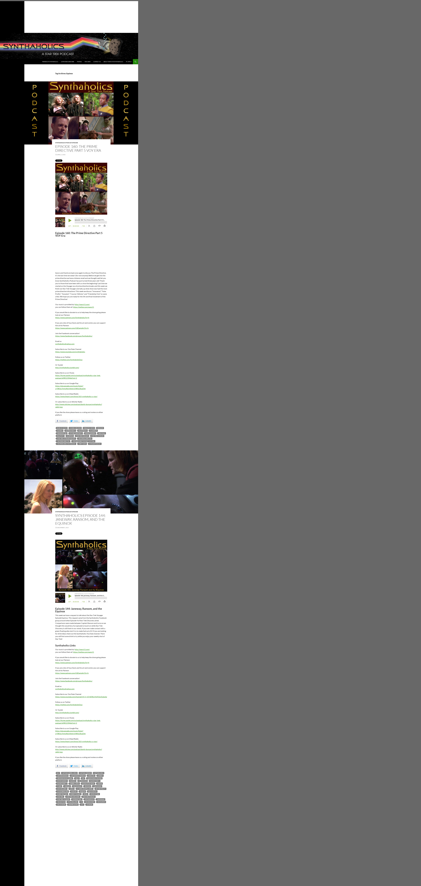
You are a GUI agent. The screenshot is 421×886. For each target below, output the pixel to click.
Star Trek (60, 796)
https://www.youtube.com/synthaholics (70, 352)
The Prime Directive (63, 441)
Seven (85, 794)
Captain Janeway (85, 773)
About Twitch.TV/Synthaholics (113, 61)
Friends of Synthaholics (50, 61)
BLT (58, 773)
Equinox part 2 (62, 783)
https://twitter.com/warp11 (83, 307)
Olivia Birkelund (62, 791)
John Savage (97, 786)
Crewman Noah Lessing (64, 778)
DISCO (77, 778)
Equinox (60, 430)
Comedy (100, 775)
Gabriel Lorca (74, 783)
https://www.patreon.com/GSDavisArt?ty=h (72, 328)
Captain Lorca (98, 773)
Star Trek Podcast (82, 436)
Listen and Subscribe (67, 61)
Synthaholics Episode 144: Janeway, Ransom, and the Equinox (80, 519)
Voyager (89, 804)
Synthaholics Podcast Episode (66, 143)
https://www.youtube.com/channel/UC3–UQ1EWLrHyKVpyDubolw (81, 697)
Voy (82, 804)
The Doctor (61, 802)
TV (81, 802)
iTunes (59, 786)
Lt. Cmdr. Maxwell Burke (85, 788)
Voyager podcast (95, 443)
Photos (79, 61)
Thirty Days (82, 443)
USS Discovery (89, 802)
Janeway (67, 786)
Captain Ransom (62, 775)
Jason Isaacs (77, 786)
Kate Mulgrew (62, 788)
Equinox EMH (83, 781)
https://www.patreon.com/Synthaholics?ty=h (72, 318)
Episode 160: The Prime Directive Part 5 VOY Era (78, 148)
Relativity (60, 436)
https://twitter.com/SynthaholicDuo (68, 360)
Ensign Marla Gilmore (94, 778)
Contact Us (97, 61)
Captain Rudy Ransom (78, 775)
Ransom (82, 791)
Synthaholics (89, 799)
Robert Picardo (75, 794)
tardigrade (100, 799)
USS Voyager (61, 804)
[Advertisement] (69, 16)
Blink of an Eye (62, 428)
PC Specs (128, 61)
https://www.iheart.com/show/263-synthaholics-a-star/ (76, 396)
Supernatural (77, 799)
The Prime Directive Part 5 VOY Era (84, 441)
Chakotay (91, 775)
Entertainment (62, 781)
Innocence (101, 433)
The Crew (87, 61)
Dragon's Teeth (89, 428)
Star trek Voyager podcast (66, 438)
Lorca (72, 788)
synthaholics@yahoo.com (64, 344)
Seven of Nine (95, 794)
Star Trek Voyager (97, 436)
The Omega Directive (85, 438)
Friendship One (62, 433)
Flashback (93, 430)
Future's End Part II (76, 433)
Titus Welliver (72, 802)
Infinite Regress (90, 433)
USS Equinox (101, 802)
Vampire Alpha (73, 804)
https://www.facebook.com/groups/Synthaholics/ (73, 336)
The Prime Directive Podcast (66, 443)
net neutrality (101, 788)
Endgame (100, 428)
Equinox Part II (70, 430)
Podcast (74, 791)
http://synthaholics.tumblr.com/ (67, 367)
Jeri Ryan (87, 786)
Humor (99, 783)
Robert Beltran (62, 794)
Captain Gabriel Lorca (69, 773)
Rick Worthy (92, 791)
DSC (83, 778)
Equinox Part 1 (95, 781)
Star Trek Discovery (73, 796)
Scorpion (70, 436)
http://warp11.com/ (82, 304)
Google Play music (88, 783)
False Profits (82, 430)
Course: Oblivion (75, 428)
